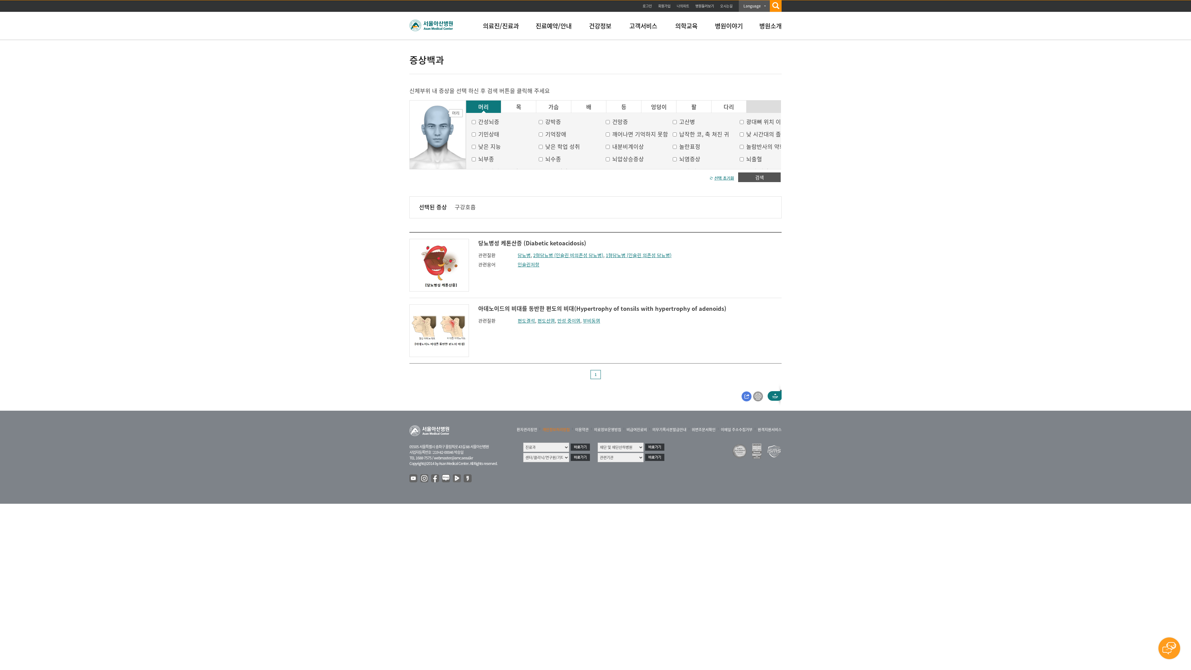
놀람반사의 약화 (765, 146)
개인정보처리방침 (556, 429)
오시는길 (726, 6)
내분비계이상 (628, 146)
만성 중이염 (568, 320)
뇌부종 (486, 159)
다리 (729, 107)
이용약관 (582, 429)
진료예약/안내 (554, 25)
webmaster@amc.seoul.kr (453, 458)
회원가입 (664, 6)
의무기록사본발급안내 (669, 429)
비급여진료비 (637, 429)
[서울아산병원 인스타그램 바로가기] (424, 478)
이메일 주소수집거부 (736, 429)
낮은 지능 (489, 146)
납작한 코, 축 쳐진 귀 (704, 134)
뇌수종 (553, 159)
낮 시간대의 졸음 (766, 134)
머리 (483, 107)
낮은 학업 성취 (562, 146)
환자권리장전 (527, 429)
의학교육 (686, 25)
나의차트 (683, 6)
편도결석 (526, 320)
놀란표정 (689, 146)
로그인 (647, 6)
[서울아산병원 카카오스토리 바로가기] (468, 478)
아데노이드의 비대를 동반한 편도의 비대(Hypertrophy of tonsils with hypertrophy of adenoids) (602, 308)
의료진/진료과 (501, 25)
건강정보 (600, 25)
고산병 (687, 122)
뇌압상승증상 (628, 159)
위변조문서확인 (704, 429)
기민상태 (488, 134)
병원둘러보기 (704, 6)
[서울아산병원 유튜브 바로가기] (413, 478)
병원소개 (770, 25)
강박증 (553, 122)
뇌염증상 (689, 159)
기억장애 (555, 134)
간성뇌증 (488, 122)
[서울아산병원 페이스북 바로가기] (435, 478)
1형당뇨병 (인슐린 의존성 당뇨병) (638, 255)
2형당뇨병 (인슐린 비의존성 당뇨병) (568, 255)
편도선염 (546, 320)
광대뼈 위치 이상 (766, 122)
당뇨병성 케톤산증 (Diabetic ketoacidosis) (532, 243)
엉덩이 (659, 107)
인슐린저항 (528, 264)
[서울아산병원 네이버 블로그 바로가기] (446, 478)
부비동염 (591, 320)
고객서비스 (643, 25)
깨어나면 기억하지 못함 (640, 134)
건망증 (620, 122)
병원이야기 (729, 25)
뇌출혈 (754, 159)
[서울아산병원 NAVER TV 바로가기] (457, 478)
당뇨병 (524, 255)
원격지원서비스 (770, 429)
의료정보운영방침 (607, 429)
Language (752, 6)
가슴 (553, 107)
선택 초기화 (724, 178)
